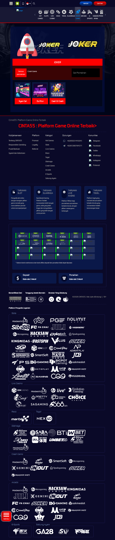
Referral (35, 149)
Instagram (97, 160)
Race (58, 16)
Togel (64, 16)
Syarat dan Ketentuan (17, 153)
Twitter (95, 150)
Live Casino (52, 17)
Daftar (100, 3)
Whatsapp (97, 155)
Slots (46, 16)
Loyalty (35, 145)
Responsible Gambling (17, 145)
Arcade (84, 16)
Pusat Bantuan (14, 149)
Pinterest (96, 165)
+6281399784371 (74, 146)
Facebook (97, 146)
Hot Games (40, 17)
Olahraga (71, 16)
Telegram (96, 141)
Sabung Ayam (96, 17)
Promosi (102, 16)
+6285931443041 (74, 141)
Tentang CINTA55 (15, 140)
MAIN (24, 90)
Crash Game (77, 17)
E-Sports (89, 17)
